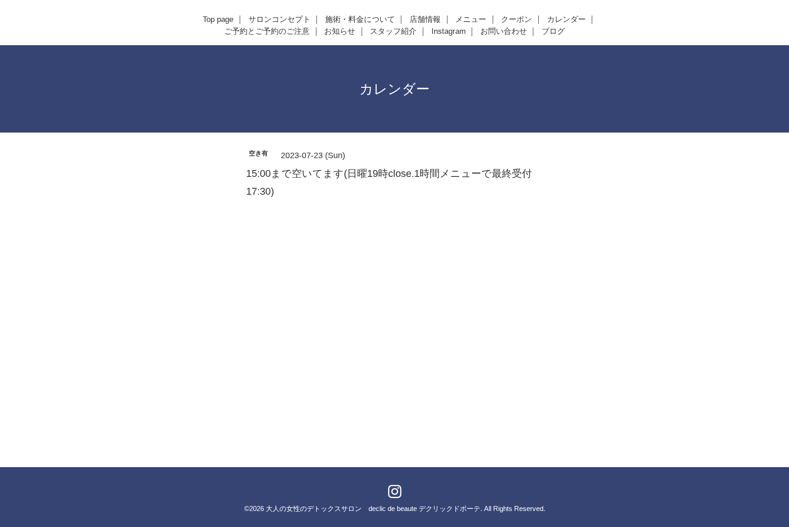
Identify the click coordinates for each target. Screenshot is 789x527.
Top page (218, 20)
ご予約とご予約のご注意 (267, 31)
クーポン (516, 20)
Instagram (448, 31)
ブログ (553, 31)
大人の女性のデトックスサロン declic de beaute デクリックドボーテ (373, 508)
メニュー (470, 20)
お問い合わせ (503, 31)
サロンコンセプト (279, 20)
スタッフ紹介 (393, 31)
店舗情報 (425, 20)
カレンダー (566, 20)
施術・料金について (360, 20)
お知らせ (339, 31)
